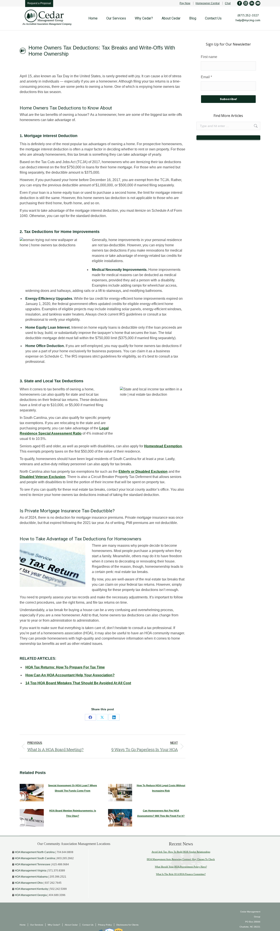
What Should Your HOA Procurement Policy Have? (181, 866)
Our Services (36, 925)
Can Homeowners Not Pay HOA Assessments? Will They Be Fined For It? (161, 813)
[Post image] (32, 792)
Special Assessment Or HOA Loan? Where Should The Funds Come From (72, 788)
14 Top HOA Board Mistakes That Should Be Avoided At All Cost (78, 683)
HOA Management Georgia (31, 895)
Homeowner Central (208, 3)
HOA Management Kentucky (31, 888)
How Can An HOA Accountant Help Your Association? (70, 675)
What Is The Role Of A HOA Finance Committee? (181, 874)
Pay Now (185, 3)
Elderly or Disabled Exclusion (143, 471)
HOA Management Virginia (30, 870)
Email (206, 77)
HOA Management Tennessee (32, 864)
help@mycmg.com (248, 20)
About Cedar (71, 925)
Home (23, 925)
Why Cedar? (54, 925)
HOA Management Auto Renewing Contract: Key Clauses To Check (181, 859)
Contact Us (87, 925)
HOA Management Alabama (31, 876)
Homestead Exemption (163, 446)
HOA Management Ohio (29, 882)
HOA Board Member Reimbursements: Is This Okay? (72, 813)
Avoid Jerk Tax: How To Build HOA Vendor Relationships (181, 851)
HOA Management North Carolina (35, 852)
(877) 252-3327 (248, 15)
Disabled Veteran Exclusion (42, 477)
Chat (228, 3)
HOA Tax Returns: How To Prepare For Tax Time (65, 667)
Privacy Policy (105, 925)
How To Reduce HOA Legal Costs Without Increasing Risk (161, 788)
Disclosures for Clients (127, 925)
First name (209, 57)
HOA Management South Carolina (35, 858)
